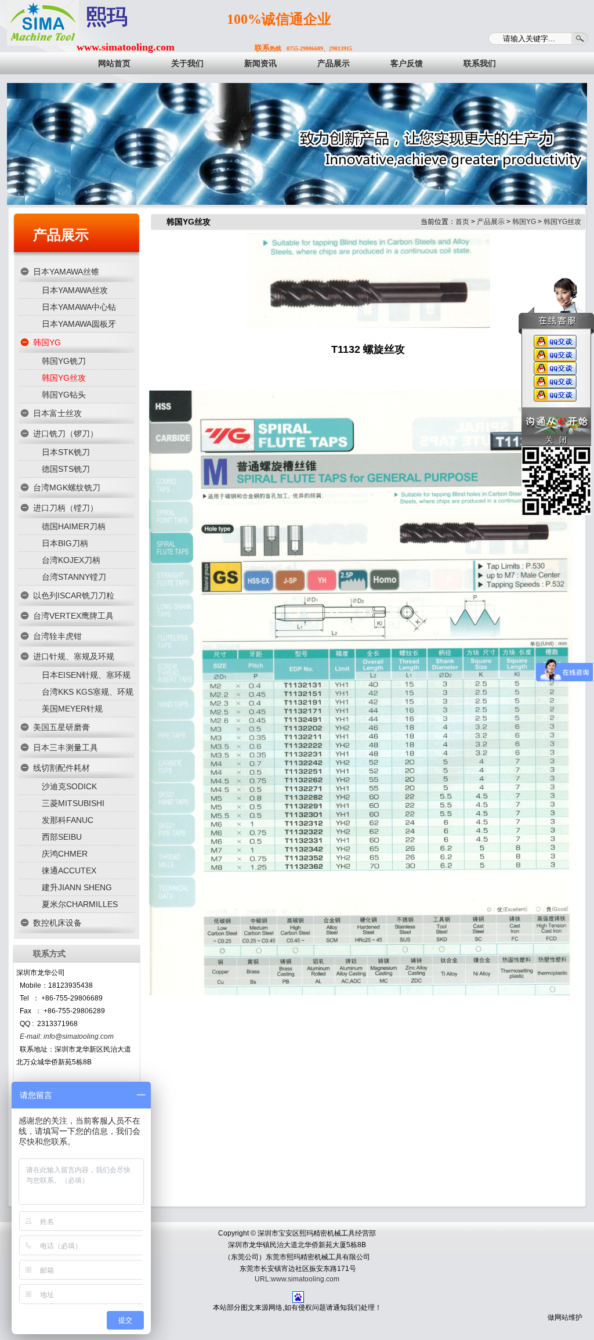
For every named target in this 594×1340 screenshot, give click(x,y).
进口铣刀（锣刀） (65, 433)
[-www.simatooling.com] (43, 23)
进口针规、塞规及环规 (73, 656)
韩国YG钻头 (64, 394)
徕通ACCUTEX (69, 870)
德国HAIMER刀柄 (74, 526)
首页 (462, 222)
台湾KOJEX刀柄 (71, 560)
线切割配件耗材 (61, 767)
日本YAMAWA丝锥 (66, 271)
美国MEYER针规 (72, 708)
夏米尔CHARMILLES (80, 904)
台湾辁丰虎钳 (57, 636)
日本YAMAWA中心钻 (79, 307)
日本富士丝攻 (57, 413)
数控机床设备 (57, 922)
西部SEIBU (62, 836)
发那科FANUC (67, 820)
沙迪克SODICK (69, 786)
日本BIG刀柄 (65, 543)
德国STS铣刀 (66, 469)
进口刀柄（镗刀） (65, 507)
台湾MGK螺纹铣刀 (66, 487)
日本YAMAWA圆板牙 (79, 323)
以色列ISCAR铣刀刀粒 (73, 595)
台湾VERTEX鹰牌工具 (73, 615)
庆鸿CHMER (65, 853)
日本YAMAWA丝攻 (75, 290)
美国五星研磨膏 (61, 727)
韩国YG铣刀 (64, 361)
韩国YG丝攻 (64, 377)
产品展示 (61, 235)
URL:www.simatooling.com (297, 1279)
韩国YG (47, 342)
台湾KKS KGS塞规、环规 (87, 691)
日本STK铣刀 (66, 452)
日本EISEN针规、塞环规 (86, 675)
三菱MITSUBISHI (73, 803)
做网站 (558, 1317)
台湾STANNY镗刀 (74, 576)
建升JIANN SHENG (77, 887)
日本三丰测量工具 (65, 747)
